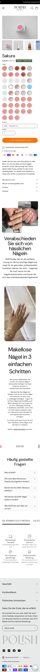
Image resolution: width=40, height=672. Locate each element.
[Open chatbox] (35, 667)
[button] (31, 8)
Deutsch (26, 657)
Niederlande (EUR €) (12, 657)
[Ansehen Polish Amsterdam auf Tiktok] (9, 650)
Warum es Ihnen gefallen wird (13, 184)
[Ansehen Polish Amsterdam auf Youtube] (19, 650)
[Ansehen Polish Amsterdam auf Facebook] (14, 650)
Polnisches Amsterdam (14, 600)
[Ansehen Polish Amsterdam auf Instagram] (4, 650)
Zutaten (5, 187)
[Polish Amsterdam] (20, 8)
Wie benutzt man (8, 180)
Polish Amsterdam (13, 661)
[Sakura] (7, 45)
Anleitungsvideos (20, 429)
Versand (5, 191)
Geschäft (7, 584)
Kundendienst (9, 592)
